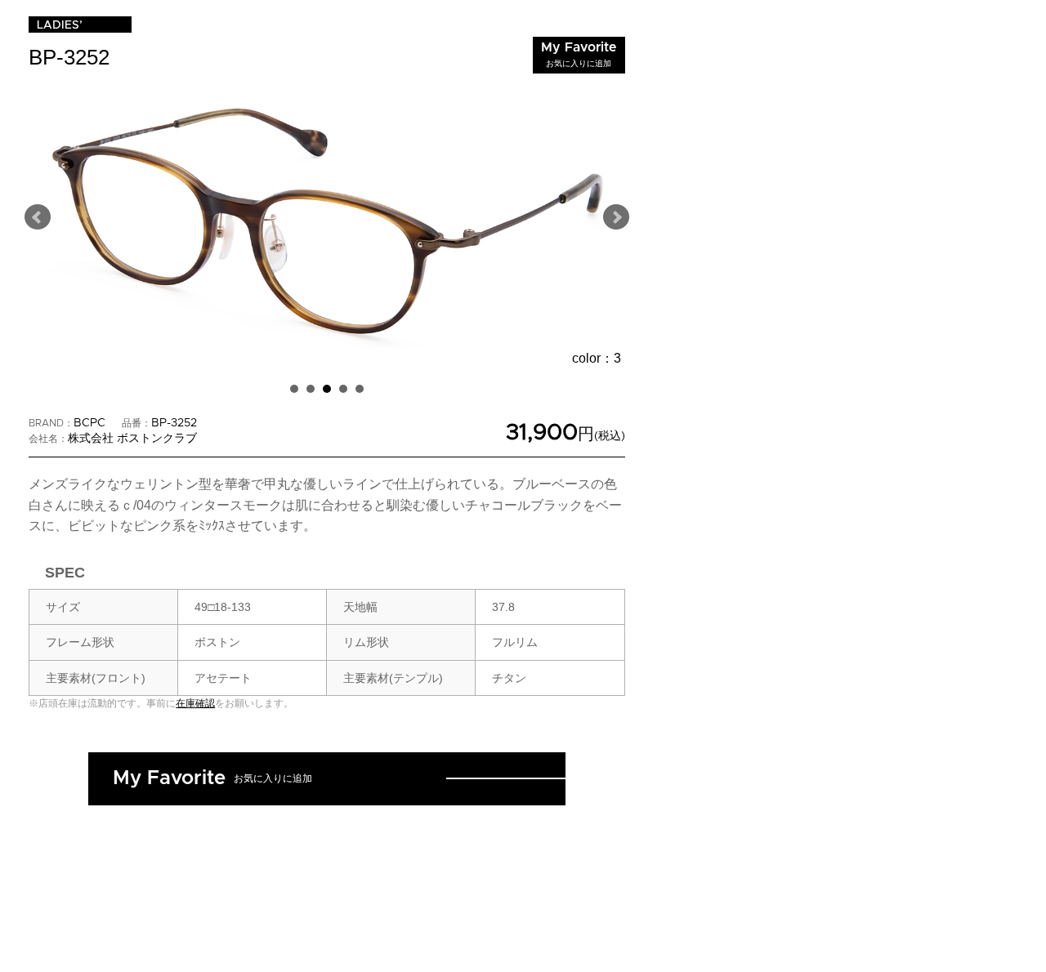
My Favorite (579, 54)
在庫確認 (195, 703)
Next (616, 217)
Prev (38, 217)
